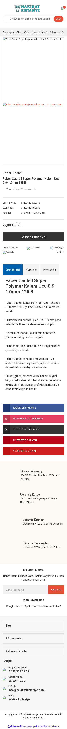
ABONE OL (56, 589)
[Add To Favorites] (10, 247)
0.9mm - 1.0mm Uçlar (34, 212)
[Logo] (26, 8)
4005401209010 (32, 203)
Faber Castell (12, 173)
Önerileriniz (49, 269)
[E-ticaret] (33, 726)
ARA (58, 19)
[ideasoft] (15, 726)
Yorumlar (31, 269)
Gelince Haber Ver (34, 237)
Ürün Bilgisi (12, 269)
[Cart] (62, 8)
